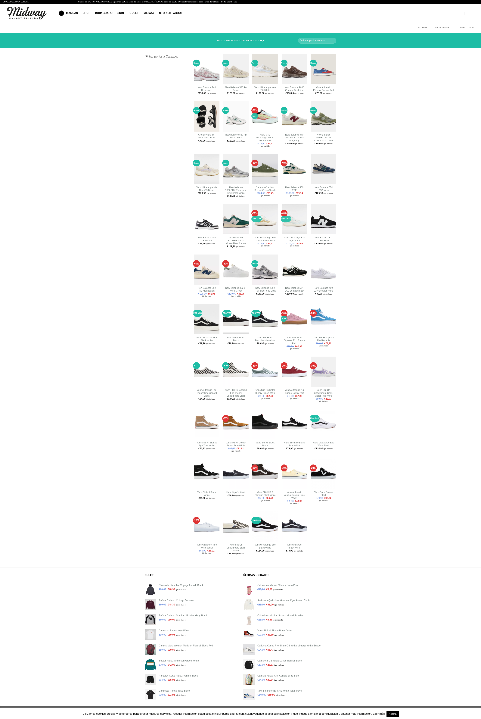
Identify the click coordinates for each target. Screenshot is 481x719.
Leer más (379, 713)
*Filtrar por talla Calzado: (161, 56)
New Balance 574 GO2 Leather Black (294, 289)
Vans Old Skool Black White (294, 546)
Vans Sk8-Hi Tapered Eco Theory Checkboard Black (236, 393)
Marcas (72, 12)
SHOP (86, 12)
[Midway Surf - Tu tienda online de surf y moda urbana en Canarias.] (28, 13)
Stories (165, 12)
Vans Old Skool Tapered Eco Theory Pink (294, 340)
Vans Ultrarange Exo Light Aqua (294, 239)
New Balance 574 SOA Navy (324, 189)
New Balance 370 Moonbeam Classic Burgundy (294, 137)
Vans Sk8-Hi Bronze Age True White (207, 444)
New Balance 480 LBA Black (207, 239)
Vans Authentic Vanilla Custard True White (294, 495)
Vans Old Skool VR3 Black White (206, 339)
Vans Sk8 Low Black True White (294, 444)
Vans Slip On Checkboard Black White (236, 547)
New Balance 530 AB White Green (236, 136)
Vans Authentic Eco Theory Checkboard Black (207, 393)
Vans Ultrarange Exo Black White (265, 546)
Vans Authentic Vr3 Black (236, 339)
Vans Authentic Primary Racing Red (323, 89)
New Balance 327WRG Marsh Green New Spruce (236, 240)
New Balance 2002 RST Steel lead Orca (265, 289)
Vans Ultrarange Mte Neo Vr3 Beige (206, 189)
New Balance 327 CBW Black (324, 239)
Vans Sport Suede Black (323, 493)
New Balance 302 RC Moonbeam (207, 289)
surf (121, 12)
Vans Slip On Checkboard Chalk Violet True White (323, 393)
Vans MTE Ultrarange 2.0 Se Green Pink (265, 137)
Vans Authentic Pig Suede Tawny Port (294, 391)
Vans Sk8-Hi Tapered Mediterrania (323, 339)
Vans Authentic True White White (207, 546)
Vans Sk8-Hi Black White (206, 493)
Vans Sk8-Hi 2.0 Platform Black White (265, 493)
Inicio (220, 40)
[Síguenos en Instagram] (476, 13)
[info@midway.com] (454, 13)
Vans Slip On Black (236, 492)
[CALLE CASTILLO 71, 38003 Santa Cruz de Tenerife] (448, 13)
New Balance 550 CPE (294, 189)
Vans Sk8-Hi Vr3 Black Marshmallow (265, 339)
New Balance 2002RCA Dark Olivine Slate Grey (323, 137)
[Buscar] (61, 13)
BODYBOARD (104, 12)
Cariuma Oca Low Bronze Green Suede (265, 189)
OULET (134, 12)
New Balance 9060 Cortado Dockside (294, 89)
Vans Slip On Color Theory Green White (265, 391)
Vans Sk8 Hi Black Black (265, 444)
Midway (149, 12)
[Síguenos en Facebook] (472, 13)
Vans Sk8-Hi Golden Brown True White (236, 444)
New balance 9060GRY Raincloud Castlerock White (236, 190)
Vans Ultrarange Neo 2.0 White (265, 89)
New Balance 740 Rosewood (207, 89)
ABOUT (178, 12)
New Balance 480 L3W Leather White (323, 289)
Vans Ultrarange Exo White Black (323, 444)
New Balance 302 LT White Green (236, 289)
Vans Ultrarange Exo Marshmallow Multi (265, 239)
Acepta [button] (392, 713)
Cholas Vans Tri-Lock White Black (207, 136)
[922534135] (467, 13)
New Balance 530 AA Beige (236, 89)
